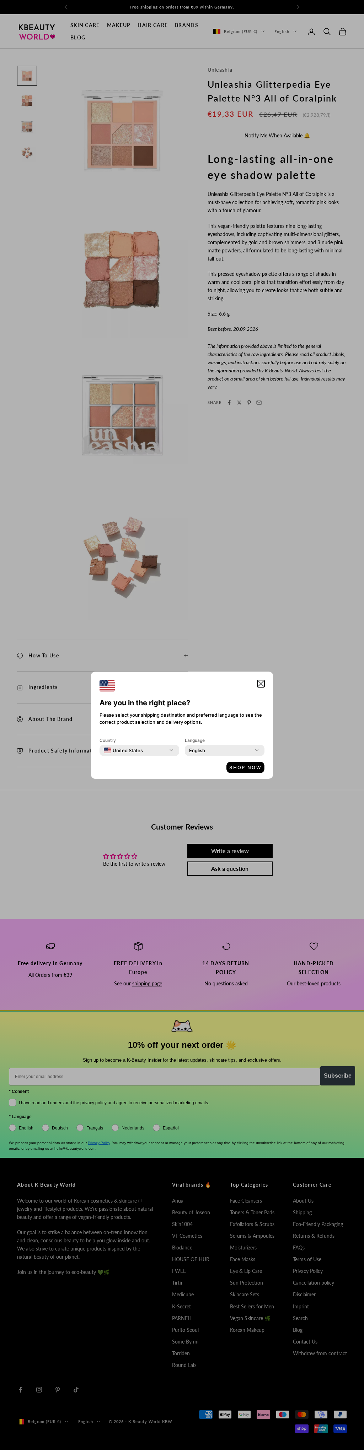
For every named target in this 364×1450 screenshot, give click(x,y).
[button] (260, 683)
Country (108, 740)
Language (195, 740)
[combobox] (123, 750)
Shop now (245, 767)
